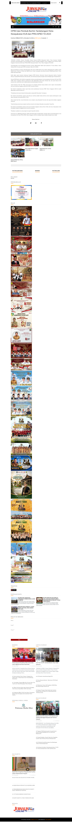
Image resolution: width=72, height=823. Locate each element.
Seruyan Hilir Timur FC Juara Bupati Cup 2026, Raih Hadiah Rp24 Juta (26, 608)
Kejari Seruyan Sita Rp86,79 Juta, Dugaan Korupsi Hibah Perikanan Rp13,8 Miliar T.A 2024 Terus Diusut (51, 599)
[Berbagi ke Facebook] (41, 123)
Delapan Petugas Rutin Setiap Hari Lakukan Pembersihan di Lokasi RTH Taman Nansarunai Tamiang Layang (46, 691)
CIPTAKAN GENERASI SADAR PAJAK (22, 794)
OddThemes (48, 819)
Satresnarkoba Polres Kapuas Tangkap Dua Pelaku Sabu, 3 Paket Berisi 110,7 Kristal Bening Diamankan (22, 677)
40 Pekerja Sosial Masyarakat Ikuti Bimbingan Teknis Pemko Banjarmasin (46, 743)
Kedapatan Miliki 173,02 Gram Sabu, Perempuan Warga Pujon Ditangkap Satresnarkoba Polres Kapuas (23, 693)
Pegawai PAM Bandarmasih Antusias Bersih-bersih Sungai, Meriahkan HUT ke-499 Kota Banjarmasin (46, 732)
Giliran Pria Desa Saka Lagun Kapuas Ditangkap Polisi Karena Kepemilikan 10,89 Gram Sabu (23, 688)
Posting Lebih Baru (17, 170)
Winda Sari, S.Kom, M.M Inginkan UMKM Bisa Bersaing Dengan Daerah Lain (46, 686)
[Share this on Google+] (36, 123)
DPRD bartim (38, 38)
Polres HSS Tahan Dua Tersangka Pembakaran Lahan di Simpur (26, 599)
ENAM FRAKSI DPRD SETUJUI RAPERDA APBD (24, 785)
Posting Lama (56, 170)
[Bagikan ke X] (31, 123)
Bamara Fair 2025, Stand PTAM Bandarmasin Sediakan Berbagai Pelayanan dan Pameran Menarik (47, 717)
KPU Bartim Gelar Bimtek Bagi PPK (45, 676)
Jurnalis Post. (34, 819)
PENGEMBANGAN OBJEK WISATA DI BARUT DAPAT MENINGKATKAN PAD (23, 790)
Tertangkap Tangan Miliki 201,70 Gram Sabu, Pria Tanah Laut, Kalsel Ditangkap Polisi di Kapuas (23, 683)
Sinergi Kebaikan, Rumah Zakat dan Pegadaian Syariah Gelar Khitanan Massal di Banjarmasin (46, 738)
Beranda (37, 170)
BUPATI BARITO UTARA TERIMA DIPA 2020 (24, 798)
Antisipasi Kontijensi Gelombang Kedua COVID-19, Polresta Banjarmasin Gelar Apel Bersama (47, 748)
